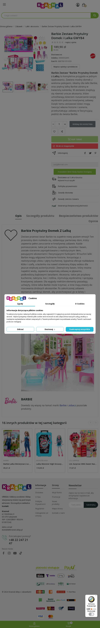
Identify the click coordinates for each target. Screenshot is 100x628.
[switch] (91, 614)
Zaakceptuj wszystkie (79, 329)
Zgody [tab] (20, 303)
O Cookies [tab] (80, 303)
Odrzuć (20, 329)
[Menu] (95, 596)
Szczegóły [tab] (50, 303)
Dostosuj (49, 329)
